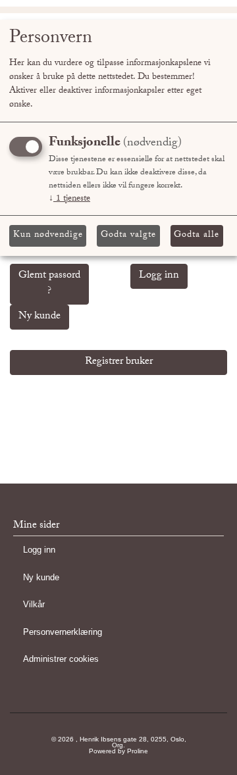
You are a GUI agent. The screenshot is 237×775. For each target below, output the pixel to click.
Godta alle (196, 235)
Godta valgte (128, 235)
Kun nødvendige (48, 235)
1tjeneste (69, 199)
